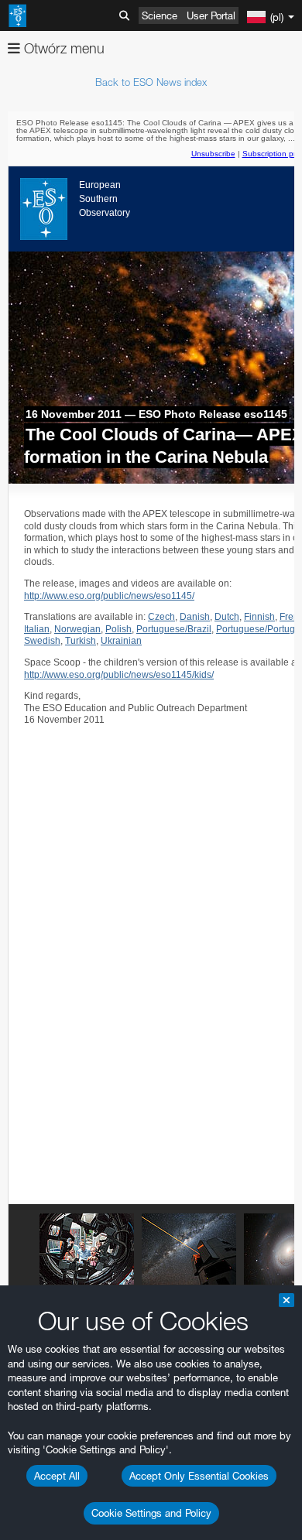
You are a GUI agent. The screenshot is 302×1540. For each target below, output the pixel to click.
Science (159, 15)
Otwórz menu (62, 48)
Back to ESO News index (151, 82)
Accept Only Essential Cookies (199, 1476)
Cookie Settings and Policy (151, 1513)
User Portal (211, 15)
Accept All (57, 1476)
